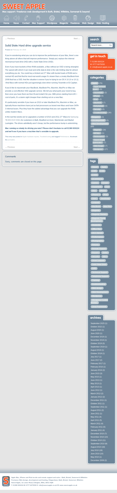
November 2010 (97, 437)
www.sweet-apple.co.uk (68, 485)
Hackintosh (98, 93)
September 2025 (98, 323)
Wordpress (52, 23)
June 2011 (95, 414)
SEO (105, 257)
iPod (95, 99)
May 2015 (95, 377)
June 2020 (95, 333)
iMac (94, 191)
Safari (105, 253)
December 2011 (97, 400)
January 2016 (96, 370)
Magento (64, 23)
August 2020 (96, 330)
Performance (64, 136)
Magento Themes (99, 214)
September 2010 (98, 444)
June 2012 (95, 390)
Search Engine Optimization (99, 141)
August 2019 (96, 350)
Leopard (95, 202)
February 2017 (97, 363)
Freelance (75, 23)
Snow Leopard (98, 260)
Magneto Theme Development (98, 219)
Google (105, 183)
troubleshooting (98, 284)
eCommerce (97, 179)
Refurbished (98, 106)
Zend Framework (99, 307)
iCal (107, 187)
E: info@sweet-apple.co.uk (101, 67)
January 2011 (96, 430)
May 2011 (95, 417)
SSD (94, 268)
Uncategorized (98, 120)
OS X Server (97, 233)
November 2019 (97, 340)
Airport (95, 167)
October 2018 (96, 353)
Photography (97, 241)
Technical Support (99, 272)
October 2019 (96, 343)
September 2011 (97, 407)
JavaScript (105, 199)
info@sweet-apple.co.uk (48, 485)
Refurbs (95, 245)
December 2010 (97, 434)
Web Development (100, 124)
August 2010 (96, 447)
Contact (26, 23)
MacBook (97, 103)
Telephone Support (100, 276)
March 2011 (95, 424)
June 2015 (95, 373)
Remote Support (99, 249)
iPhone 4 (96, 195)
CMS (94, 171)
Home (6, 23)
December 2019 (97, 337)
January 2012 (96, 397)
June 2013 (95, 380)
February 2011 (97, 427)
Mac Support (38, 23)
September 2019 (98, 347)
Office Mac (96, 229)
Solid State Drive (99, 264)
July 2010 (95, 450)
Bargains (96, 117)
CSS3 (94, 175)
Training (95, 280)
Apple (94, 83)
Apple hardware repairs (31, 136)
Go (110, 45)
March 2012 (96, 393)
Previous (10, 39)
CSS (102, 171)
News (16, 23)
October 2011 (96, 404)
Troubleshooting (45, 136)
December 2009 (97, 460)
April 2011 (95, 420)
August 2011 (96, 410)
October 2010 (96, 440)
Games (95, 183)
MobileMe (96, 225)
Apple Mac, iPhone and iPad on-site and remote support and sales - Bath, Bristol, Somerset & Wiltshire (49, 477)
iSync (94, 199)
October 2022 (96, 327)
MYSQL (97, 133)
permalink (11, 140)
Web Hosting (102, 23)
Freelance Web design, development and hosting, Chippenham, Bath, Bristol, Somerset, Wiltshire (47, 480)
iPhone (96, 96)
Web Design (88, 23)
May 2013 (95, 383)
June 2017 (95, 360)
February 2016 (97, 367)
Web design (97, 288)
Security (97, 109)
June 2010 (95, 454)
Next (77, 39)
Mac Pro (107, 206)
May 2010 (95, 457)
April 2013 (95, 387)
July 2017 (95, 357)
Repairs (95, 253)
